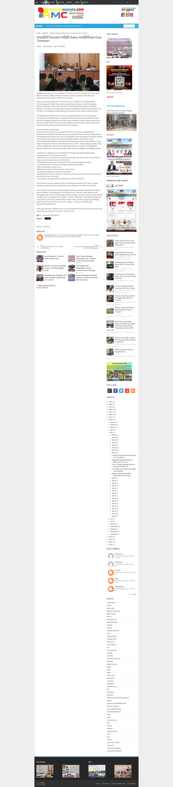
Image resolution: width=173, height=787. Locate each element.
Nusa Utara (111, 675)
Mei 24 (114, 503)
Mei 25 (114, 506)
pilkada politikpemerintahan (116, 703)
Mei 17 (114, 491)
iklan (108, 633)
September (114, 526)
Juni (111, 519)
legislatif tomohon (113, 658)
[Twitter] (118, 2)
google (110, 391)
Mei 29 (114, 514)
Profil (109, 717)
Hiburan (109, 625)
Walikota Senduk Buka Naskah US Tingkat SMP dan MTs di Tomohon (125, 298)
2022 (110, 419)
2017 (110, 407)
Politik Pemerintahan (114, 709)
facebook (116, 391)
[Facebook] (114, 2)
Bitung (109, 616)
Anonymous (118, 554)
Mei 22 (114, 501)
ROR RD (109, 726)
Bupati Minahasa (112, 622)
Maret (112, 427)
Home (98, 783)
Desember (113, 534)
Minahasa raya (112, 664)
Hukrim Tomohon (113, 630)
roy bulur (118, 570)
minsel (109, 667)
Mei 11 (114, 478)
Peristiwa (110, 695)
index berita (105, 783)
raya (108, 723)
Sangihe (109, 728)
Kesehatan (110, 642)
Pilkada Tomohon (113, 706)
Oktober (113, 529)
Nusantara (110, 678)
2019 (110, 412)
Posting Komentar (42, 288)
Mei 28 (114, 511)
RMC (43, 783)
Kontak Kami (132, 783)
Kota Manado (111, 644)
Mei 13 (114, 483)
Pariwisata (110, 684)
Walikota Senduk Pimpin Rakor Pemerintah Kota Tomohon (69, 39)
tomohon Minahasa (114, 748)
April (112, 430)
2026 (111, 544)
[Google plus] (123, 2)
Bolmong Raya (112, 619)
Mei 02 (114, 435)
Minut (109, 670)
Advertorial (111, 602)
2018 (110, 409)
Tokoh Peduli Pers (113, 742)
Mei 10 (114, 453)
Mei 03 (114, 437)
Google (135, 594)
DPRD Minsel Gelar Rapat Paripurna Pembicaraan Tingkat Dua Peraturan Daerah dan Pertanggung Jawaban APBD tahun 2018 (121, 326)
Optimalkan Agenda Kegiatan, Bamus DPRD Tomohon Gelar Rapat (124, 264)
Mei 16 (114, 488)
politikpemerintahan (114, 712)
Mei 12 (114, 480)
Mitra (109, 672)
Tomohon (48, 215)
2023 (110, 536)
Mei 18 (114, 493)
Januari (112, 422)
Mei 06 (114, 442)
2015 (110, 402)
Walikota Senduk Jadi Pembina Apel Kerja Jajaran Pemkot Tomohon (125, 310)
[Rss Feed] (136, 2)
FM (44, 785)
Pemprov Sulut (112, 686)
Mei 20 (114, 498)
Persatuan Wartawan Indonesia (118, 698)
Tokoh (109, 740)
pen (108, 689)
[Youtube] (127, 2)
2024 (110, 539)
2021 (110, 417)
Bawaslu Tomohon (113, 611)
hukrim (109, 628)
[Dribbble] (131, 2)
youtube (127, 391)
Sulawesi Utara (112, 731)
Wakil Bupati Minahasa (114, 751)
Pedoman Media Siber (118, 783)
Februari (113, 425)
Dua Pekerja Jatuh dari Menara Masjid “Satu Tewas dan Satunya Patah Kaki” (125, 276)
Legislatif (110, 656)
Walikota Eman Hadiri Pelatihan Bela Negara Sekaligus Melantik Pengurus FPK (125, 340)
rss (133, 391)
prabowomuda (119, 587)
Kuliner (109, 653)
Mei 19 (114, 496)
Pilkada (109, 700)
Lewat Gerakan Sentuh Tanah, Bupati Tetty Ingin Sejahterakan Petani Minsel (125, 243)
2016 (110, 404)
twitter (121, 391)
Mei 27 (114, 508)
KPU (108, 647)
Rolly (116, 578)
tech (108, 737)
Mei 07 (114, 445)
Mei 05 (114, 440)
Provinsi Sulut (112, 720)
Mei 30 (114, 516)
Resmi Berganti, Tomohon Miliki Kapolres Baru (67, 26)
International (111, 639)
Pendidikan (110, 692)
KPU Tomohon (112, 650)
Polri (109, 714)
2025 (111, 542)
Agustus (113, 524)
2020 (111, 414)
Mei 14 (114, 486)
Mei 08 (114, 448)
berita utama (111, 614)
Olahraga (110, 681)
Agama (109, 605)
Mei (111, 432)
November (114, 531)
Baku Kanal (110, 608)
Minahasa (110, 661)
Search (136, 25)
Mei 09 (114, 450)
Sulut (109, 734)
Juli (111, 521)
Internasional (112, 636)
